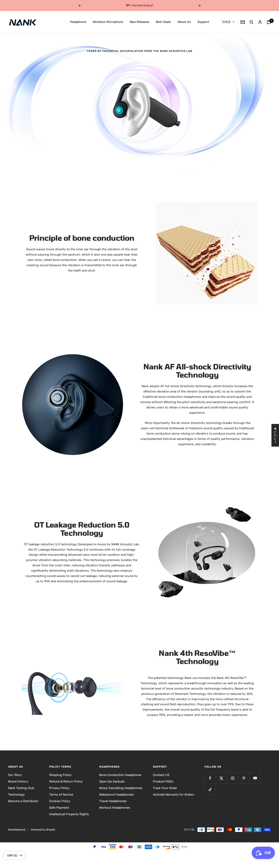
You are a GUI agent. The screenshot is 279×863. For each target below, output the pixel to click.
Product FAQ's (163, 781)
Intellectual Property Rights (69, 814)
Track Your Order (165, 788)
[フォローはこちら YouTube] (255, 778)
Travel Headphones (113, 801)
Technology (16, 794)
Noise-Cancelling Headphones (120, 788)
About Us (184, 22)
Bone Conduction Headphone (120, 775)
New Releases (139, 22)
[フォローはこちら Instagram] (232, 778)
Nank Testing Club (21, 788)
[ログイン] (260, 22)
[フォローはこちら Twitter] (221, 778)
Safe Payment (59, 807)
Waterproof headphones (116, 794)
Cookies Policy (59, 801)
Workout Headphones (114, 807)
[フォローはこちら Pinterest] (243, 778)
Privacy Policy (59, 788)
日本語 (226, 22)
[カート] (269, 22)
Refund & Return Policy (66, 781)
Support (203, 22)
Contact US (161, 775)
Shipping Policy (60, 775)
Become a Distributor (23, 801)
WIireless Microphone (108, 22)
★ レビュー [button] (275, 435)
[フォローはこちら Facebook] (210, 778)
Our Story (15, 775)
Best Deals (163, 22)
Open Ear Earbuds (112, 781)
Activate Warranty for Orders (173, 794)
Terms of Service (61, 794)
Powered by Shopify (43, 829)
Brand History (18, 781)
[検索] (251, 22)
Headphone (78, 22)
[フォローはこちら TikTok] (210, 789)
